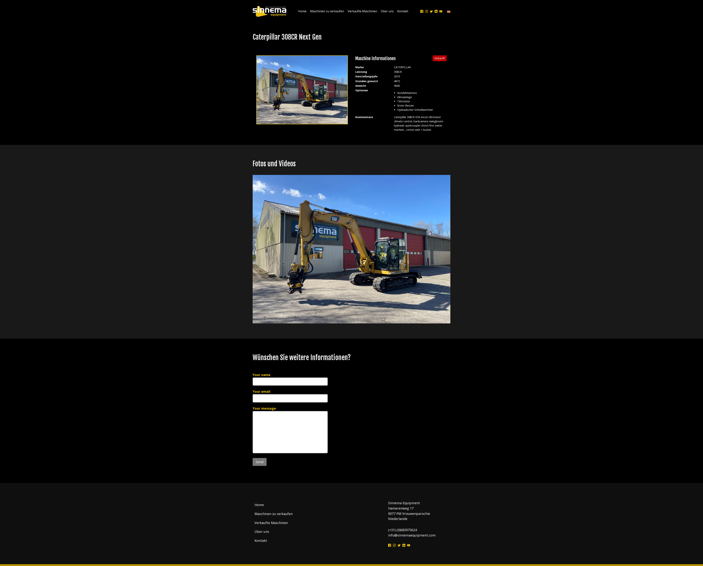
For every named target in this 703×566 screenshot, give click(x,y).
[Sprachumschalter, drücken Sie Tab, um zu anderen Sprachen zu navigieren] (447, 11)
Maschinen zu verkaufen (327, 11)
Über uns (387, 11)
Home (302, 11)
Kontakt (402, 11)
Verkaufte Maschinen (362, 11)
